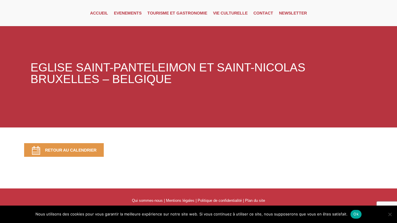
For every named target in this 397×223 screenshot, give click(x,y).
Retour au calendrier (70, 150)
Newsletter (293, 13)
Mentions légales (180, 200)
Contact (263, 13)
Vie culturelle (230, 13)
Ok (356, 214)
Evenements (128, 13)
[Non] (390, 214)
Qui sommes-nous (147, 200)
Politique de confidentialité (220, 200)
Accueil (99, 13)
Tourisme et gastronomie (177, 13)
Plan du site (255, 200)
